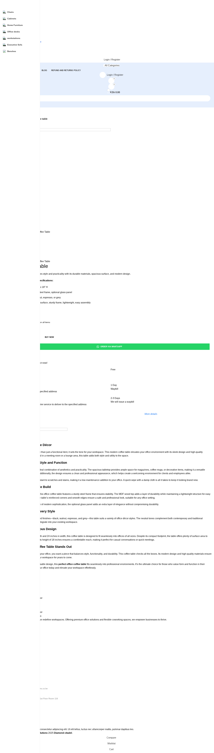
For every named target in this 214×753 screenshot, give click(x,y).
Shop (13, 665)
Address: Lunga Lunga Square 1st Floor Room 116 (34, 698)
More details (151, 414)
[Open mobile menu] (111, 46)
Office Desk (16, 631)
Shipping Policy (18, 715)
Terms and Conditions (21, 725)
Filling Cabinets (18, 651)
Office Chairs (17, 646)
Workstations (17, 656)
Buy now (49, 337)
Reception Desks (18, 641)
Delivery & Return (19, 720)
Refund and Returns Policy (23, 710)
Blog (13, 670)
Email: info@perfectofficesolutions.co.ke (29, 688)
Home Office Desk (19, 636)
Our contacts (17, 683)
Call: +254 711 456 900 (21, 693)
